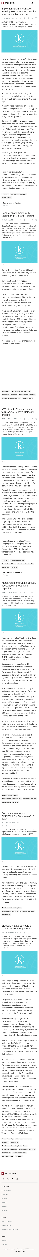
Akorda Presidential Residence (11, 398)
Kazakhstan (5, 391)
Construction (6, 914)
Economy (5, 1198)
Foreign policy (6, 1152)
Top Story (14, 567)
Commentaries (6, 197)
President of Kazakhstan (9, 394)
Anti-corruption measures (10, 1229)
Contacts (4, 1244)
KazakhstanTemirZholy (17, 560)
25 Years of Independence (10, 795)
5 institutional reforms (19, 1152)
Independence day (7, 1139)
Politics (4, 1194)
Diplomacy (5, 1142)
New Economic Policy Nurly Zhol (21, 391)
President (19, 1156)
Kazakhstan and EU (8, 1156)
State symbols (6, 1225)
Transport (5, 194)
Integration (5, 567)
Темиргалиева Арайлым (12, 203)
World (4, 1206)
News (25, 1146)
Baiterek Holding (28, 398)
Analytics (4, 1202)
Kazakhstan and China (8, 564)
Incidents (5, 1210)
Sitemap (4, 1240)
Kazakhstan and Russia (27, 911)
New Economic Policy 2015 (18, 194)
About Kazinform (7, 1221)
